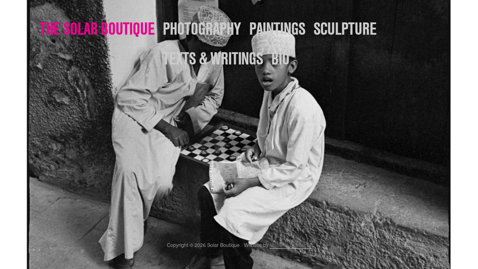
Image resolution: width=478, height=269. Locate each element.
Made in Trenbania (290, 244)
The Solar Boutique (97, 29)
